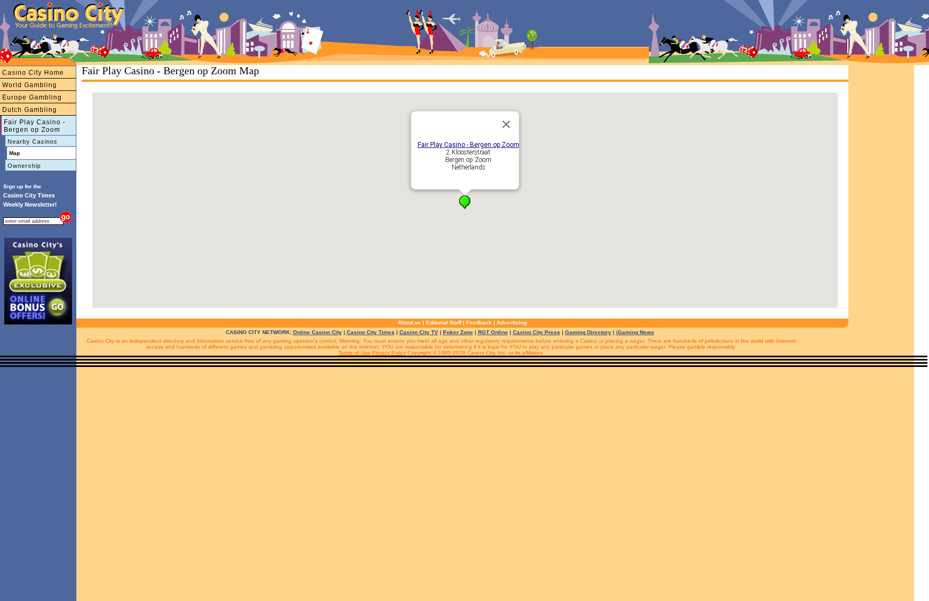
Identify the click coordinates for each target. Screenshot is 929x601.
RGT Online (493, 332)
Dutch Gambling (29, 110)
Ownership (24, 165)
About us (409, 323)
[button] (464, 202)
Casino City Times (371, 332)
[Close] (506, 124)
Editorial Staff (443, 323)
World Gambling (29, 85)
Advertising (512, 323)
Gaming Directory (588, 332)
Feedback (479, 323)
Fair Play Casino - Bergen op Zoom (35, 125)
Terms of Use (354, 353)
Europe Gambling (32, 97)
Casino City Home (33, 72)
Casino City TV (418, 332)
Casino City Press (536, 332)
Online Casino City (317, 332)
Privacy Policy (389, 353)
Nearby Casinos (33, 141)
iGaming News (635, 332)
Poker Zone (458, 332)
